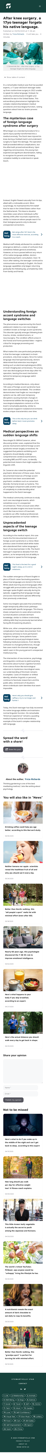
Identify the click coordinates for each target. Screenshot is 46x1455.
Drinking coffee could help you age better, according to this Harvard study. (23, 828)
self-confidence (23, 1412)
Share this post (14, 749)
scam (9, 1429)
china (19, 1429)
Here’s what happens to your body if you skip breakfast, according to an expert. (18, 997)
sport (29, 1425)
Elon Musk (25, 1416)
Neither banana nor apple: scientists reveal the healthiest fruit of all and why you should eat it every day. (21, 869)
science (32, 1400)
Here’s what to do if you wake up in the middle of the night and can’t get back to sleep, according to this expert (22, 1142)
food (8, 1421)
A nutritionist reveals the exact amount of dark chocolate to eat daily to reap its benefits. (19, 1312)
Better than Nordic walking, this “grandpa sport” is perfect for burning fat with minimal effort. (19, 1355)
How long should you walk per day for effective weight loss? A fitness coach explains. (18, 1185)
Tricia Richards (32, 779)
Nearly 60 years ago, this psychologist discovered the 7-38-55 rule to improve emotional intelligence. (22, 955)
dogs (22, 1400)
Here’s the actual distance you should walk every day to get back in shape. (22, 1038)
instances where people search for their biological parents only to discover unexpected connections (22, 222)
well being (9, 1400)
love (8, 1412)
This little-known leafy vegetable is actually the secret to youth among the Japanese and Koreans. (20, 1227)
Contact (23, 1383)
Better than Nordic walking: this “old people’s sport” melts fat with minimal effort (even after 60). (20, 912)
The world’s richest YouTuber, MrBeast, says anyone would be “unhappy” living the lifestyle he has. (21, 1270)
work (18, 1408)
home (37, 1404)
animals (32, 1396)
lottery (39, 1416)
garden (30, 1408)
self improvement (14, 1425)
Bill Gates (30, 1421)
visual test (10, 1416)
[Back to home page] (8, 6)
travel (18, 1404)
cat (18, 1421)
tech (8, 1408)
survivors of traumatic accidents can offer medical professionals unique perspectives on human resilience (20, 514)
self (27, 1404)
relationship (18, 1396)
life (6, 1396)
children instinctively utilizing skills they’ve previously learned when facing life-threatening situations (22, 620)
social (7, 1404)
